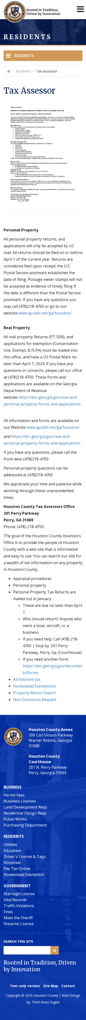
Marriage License (19, 893)
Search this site (18, 941)
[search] (54, 950)
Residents (24, 55)
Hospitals (12, 862)
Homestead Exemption (24, 874)
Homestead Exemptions (34, 686)
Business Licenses (20, 801)
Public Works (15, 819)
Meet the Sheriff (18, 917)
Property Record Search (34, 692)
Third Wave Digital (45, 1002)
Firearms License (19, 923)
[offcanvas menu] (80, 9)
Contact (68, 986)
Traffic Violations (19, 905)
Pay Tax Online (17, 868)
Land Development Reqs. (26, 807)
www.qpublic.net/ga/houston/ (44, 313)
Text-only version (25, 986)
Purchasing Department (25, 825)
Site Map (50, 986)
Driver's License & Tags (25, 856)
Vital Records (15, 899)
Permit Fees (14, 795)
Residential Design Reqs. (25, 813)
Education (12, 850)
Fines (8, 911)
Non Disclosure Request (34, 699)
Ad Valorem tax (26, 679)
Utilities (10, 844)
